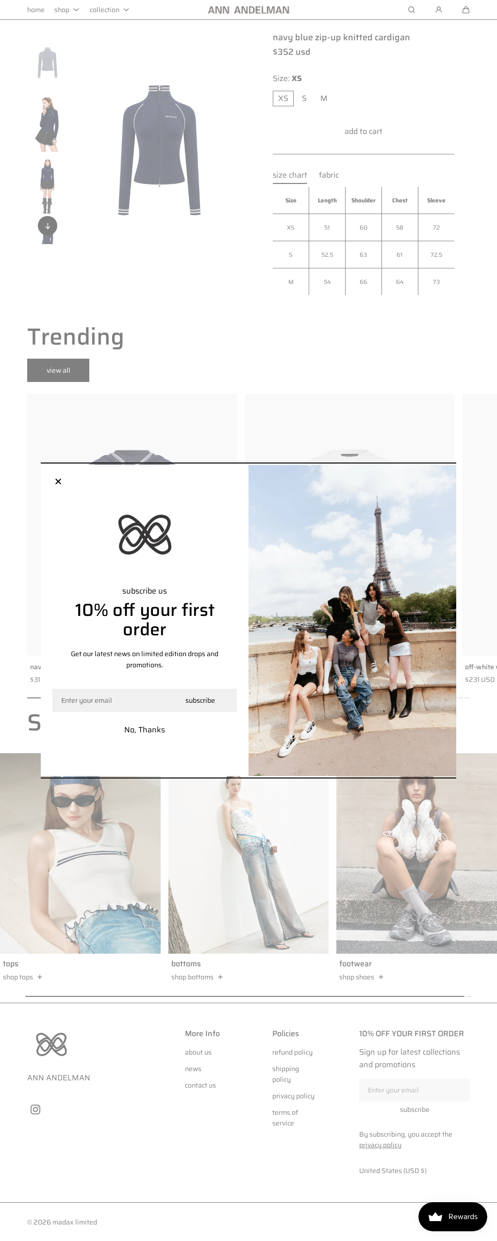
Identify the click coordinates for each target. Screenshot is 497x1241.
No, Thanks (144, 730)
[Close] (58, 482)
